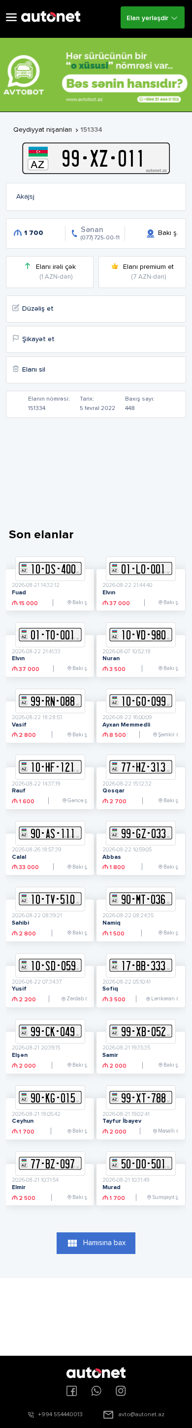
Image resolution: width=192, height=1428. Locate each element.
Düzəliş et (38, 308)
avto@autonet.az (141, 1415)
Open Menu (11, 17)
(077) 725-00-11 (100, 238)
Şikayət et (38, 339)
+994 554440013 (60, 1415)
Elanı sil (33, 369)
